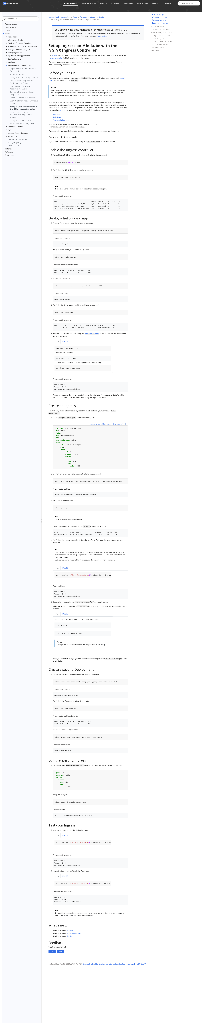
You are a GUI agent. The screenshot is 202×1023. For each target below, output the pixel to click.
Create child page (160, 17)
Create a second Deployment (162, 41)
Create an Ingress (157, 38)
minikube (62, 110)
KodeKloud (57, 117)
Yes (52, 951)
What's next (155, 50)
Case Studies (142, 3)
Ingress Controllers (74, 933)
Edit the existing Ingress (159, 44)
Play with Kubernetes (61, 120)
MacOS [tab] (65, 341)
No (60, 951)
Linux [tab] (56, 341)
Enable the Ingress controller (161, 32)
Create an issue (160, 20)
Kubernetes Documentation (59, 17)
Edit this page (159, 14)
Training (103, 3)
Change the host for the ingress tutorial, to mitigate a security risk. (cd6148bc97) (114, 964)
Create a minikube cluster (161, 29)
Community (128, 3)
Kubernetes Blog (89, 3)
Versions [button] (155, 3)
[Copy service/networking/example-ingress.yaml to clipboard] (126, 424)
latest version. (101, 36)
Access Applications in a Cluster (92, 17)
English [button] (168, 3)
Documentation (71, 3)
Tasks (75, 17)
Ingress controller (56, 58)
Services (70, 936)
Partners (115, 3)
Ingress (54, 55)
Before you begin (157, 26)
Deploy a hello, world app (160, 35)
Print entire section (161, 23)
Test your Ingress (157, 47)
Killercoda (56, 114)
